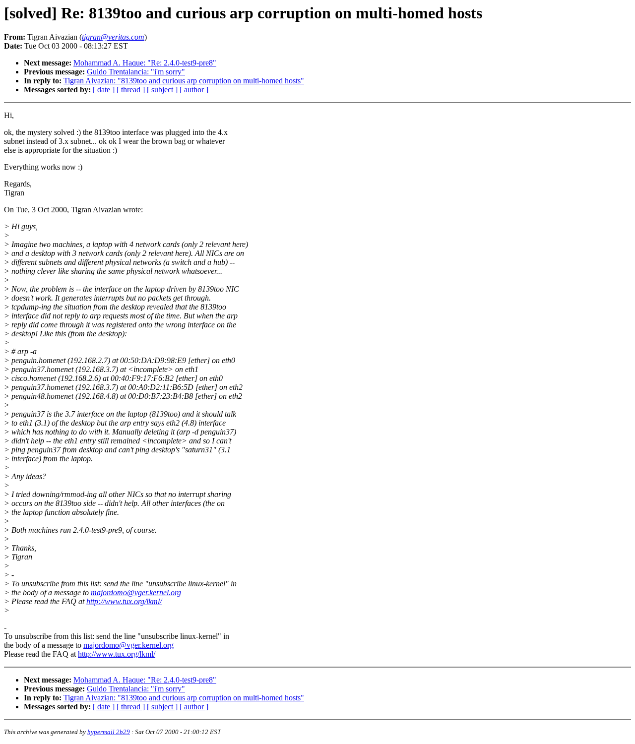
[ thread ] (131, 89)
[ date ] (104, 89)
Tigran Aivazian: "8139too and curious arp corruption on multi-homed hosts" (184, 80)
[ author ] (194, 89)
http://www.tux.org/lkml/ (124, 601)
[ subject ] (162, 89)
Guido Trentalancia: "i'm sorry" (136, 71)
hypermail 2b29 (108, 732)
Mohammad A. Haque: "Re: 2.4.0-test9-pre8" (144, 63)
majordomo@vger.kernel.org (136, 592)
